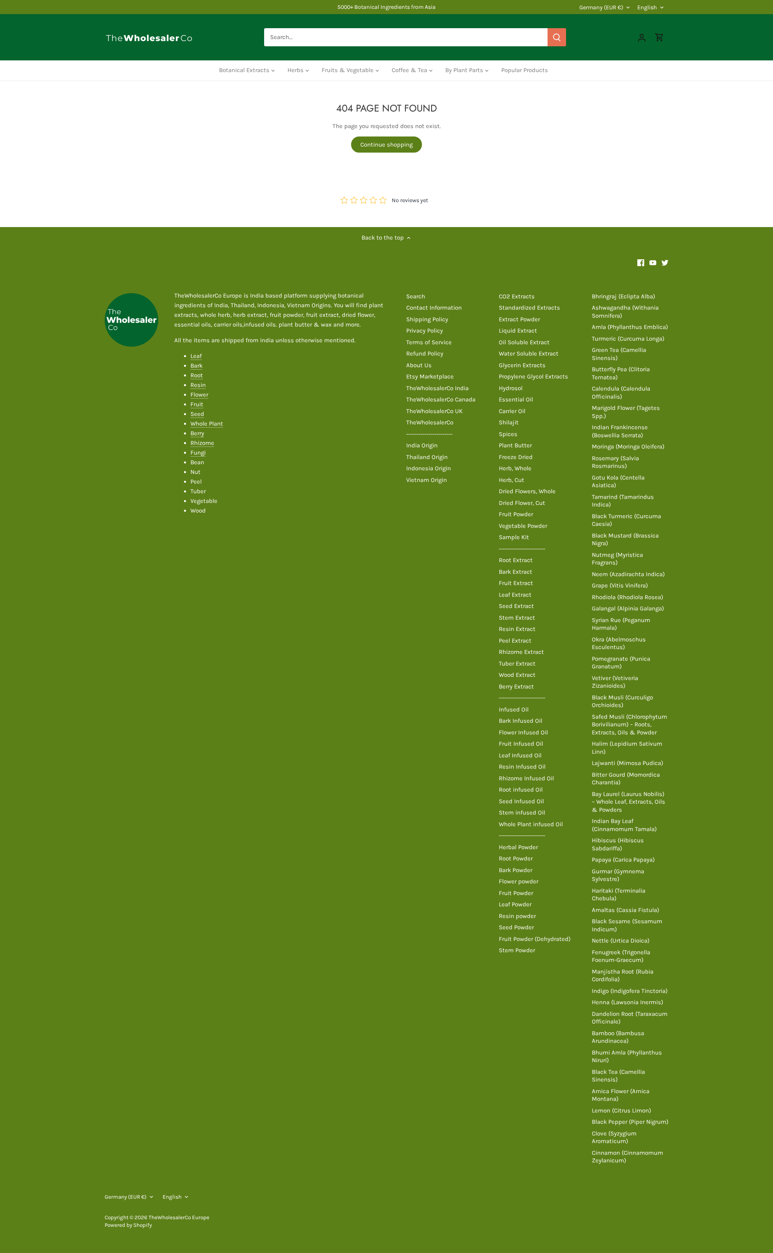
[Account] (642, 37)
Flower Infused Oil (523, 732)
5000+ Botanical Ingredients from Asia (386, 7)
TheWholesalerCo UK (434, 411)
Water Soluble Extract (528, 353)
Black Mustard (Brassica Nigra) (625, 539)
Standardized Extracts (529, 307)
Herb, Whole (515, 468)
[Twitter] (664, 262)
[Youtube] (652, 262)
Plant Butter (515, 445)
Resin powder (517, 916)
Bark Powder (515, 870)
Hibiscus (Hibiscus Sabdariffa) (618, 844)
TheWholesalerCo (429, 422)
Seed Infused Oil (521, 801)
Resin (198, 385)
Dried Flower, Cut (522, 503)
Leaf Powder (515, 904)
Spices (508, 434)
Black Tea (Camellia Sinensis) (618, 1075)
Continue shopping (386, 144)
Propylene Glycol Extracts (533, 376)
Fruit (196, 404)
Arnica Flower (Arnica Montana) (620, 1095)
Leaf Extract (515, 594)
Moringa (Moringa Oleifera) (628, 446)
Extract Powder (519, 319)
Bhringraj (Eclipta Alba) (623, 296)
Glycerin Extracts (522, 365)
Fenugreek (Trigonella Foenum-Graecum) (621, 956)
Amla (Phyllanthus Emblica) (630, 327)
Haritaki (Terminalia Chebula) (618, 894)
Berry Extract (516, 686)
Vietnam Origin (426, 480)
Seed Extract (516, 606)
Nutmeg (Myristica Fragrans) (617, 559)
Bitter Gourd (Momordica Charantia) (626, 778)
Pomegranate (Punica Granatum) (621, 662)
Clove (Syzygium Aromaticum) (614, 1137)
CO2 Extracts (517, 296)
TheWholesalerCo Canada (440, 399)
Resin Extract (517, 629)
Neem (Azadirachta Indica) (628, 574)
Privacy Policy (424, 330)
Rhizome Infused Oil (526, 778)
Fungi (198, 452)
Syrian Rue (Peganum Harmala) (621, 624)
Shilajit (509, 422)
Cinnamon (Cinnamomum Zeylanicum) (627, 1156)
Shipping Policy (427, 319)
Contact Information (434, 307)
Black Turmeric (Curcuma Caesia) (626, 520)
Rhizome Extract (521, 651)
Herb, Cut (511, 480)
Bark (196, 365)
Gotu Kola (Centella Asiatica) (618, 481)
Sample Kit (514, 537)
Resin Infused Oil (522, 766)
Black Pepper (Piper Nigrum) (630, 1121)
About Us (419, 365)
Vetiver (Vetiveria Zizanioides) (615, 682)
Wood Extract (517, 674)
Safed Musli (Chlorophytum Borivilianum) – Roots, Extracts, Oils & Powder (629, 724)
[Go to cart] (659, 37)
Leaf (196, 356)
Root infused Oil (521, 789)
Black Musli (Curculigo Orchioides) (622, 701)
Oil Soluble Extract (524, 342)
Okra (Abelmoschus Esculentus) (619, 643)
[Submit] (557, 37)
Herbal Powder (518, 847)
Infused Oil (514, 709)
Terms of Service (429, 342)
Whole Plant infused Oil (531, 824)
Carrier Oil (512, 411)
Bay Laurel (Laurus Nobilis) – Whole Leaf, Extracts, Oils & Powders (628, 801)
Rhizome (202, 443)
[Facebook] (640, 262)
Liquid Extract (518, 330)
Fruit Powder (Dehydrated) (534, 939)
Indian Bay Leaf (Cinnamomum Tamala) (624, 825)
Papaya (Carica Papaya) (623, 859)
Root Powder (516, 858)
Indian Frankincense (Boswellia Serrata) (620, 431)
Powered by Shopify (128, 1225)
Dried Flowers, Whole (527, 491)
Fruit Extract (516, 583)
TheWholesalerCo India (437, 388)
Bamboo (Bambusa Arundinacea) (618, 1037)
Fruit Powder (516, 514)
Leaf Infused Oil (520, 755)
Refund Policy (424, 353)
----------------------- (429, 434)
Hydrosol (511, 388)
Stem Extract (517, 617)
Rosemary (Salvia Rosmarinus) (615, 462)
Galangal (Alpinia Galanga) (628, 608)
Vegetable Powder (523, 525)
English (647, 7)
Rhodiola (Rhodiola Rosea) (627, 597)
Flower (199, 394)
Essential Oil (516, 399)
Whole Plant (206, 423)
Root (196, 375)
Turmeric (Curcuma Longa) (628, 338)
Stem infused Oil (522, 812)
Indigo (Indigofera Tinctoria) (630, 991)
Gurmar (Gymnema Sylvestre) (618, 875)
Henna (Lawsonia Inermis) (627, 1002)
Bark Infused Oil (520, 720)
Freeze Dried (516, 457)
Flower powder (518, 881)
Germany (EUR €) (601, 7)
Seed (197, 414)
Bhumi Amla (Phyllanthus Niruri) (627, 1056)
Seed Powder (516, 927)
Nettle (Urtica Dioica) (620, 940)
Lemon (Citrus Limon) (621, 1110)
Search (415, 296)
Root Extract (516, 560)
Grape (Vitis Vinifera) (620, 585)
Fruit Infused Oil (521, 743)
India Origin (422, 445)
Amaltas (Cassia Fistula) (625, 910)
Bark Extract (515, 571)
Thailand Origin (427, 457)
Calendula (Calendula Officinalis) (621, 392)
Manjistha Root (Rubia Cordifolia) (622, 975)
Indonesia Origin (428, 468)
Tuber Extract (517, 663)
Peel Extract (515, 640)
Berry (197, 433)
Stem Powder (517, 950)
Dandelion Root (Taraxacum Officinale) (630, 1018)
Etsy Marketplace (430, 376)
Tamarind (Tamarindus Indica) (623, 501)
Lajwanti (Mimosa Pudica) (627, 763)
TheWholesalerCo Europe (179, 1217)
